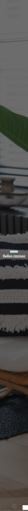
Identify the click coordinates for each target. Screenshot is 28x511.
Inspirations (14, 251)
